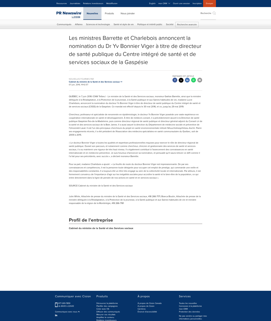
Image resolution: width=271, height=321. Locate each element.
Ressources (61, 3)
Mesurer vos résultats (105, 314)
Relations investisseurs (93, 3)
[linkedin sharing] (187, 80)
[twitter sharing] (181, 80)
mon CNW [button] (163, 3)
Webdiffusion (111, 3)
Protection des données (189, 311)
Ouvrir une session (181, 3)
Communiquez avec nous (66, 311)
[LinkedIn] (56, 315)
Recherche (206, 13)
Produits (109, 13)
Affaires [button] (78, 24)
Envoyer (209, 3)
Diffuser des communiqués (108, 311)
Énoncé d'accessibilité (147, 311)
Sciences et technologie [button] (98, 24)
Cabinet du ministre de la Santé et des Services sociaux (101, 228)
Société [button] (169, 24)
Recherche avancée (187, 24)
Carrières (142, 308)
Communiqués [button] (64, 24)
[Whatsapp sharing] (193, 80)
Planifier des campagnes (107, 306)
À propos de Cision (146, 306)
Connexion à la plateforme (190, 306)
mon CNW (183, 308)
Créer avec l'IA (102, 308)
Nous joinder (128, 13)
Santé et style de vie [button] (124, 24)
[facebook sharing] (174, 80)
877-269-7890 (64, 303)
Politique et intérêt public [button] (149, 24)
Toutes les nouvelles (188, 303)
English (152, 3)
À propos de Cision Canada (149, 303)
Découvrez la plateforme (107, 303)
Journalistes (75, 3)
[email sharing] (199, 80)
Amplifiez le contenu (105, 317)
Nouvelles (92, 13)
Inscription (197, 3)
